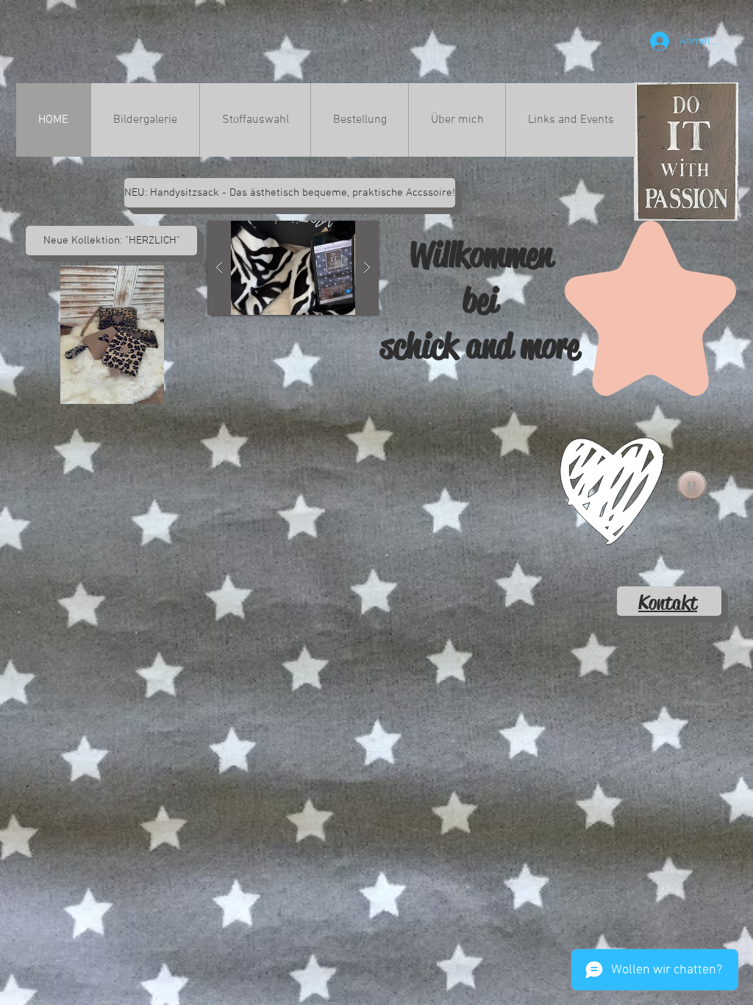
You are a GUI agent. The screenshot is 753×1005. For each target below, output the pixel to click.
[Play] (692, 485)
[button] (286, 192)
